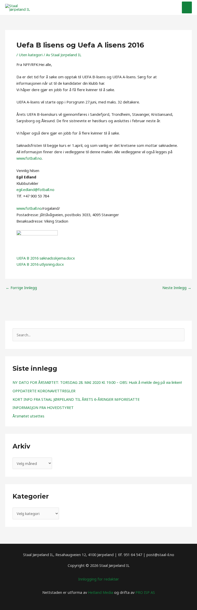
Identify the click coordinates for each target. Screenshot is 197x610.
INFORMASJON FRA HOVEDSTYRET (43, 407)
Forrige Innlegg (21, 288)
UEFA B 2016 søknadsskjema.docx (45, 258)
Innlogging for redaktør (98, 579)
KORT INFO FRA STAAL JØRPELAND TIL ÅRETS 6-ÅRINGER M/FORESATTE (76, 399)
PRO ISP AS (145, 592)
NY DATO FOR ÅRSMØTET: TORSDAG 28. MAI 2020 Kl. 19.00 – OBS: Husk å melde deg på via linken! (97, 382)
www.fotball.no (29, 158)
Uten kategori (31, 54)
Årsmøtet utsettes (28, 415)
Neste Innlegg (176, 288)
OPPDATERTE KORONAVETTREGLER (44, 390)
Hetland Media (100, 592)
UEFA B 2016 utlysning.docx (40, 264)
